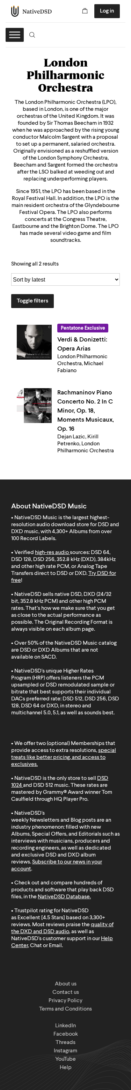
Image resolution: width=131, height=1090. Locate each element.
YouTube (65, 1059)
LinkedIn (65, 1026)
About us (66, 984)
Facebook (65, 1034)
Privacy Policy (65, 1001)
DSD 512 (43, 785)
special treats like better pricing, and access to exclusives (63, 757)
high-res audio (52, 552)
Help (66, 1067)
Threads (65, 1042)
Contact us (65, 992)
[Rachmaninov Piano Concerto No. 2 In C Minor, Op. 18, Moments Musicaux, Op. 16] (34, 405)
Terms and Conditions (65, 1009)
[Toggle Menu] (14, 34)
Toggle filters (32, 301)
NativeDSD (31, 11)
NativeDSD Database (64, 897)
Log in (107, 11)
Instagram (65, 1051)
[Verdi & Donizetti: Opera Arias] (34, 342)
